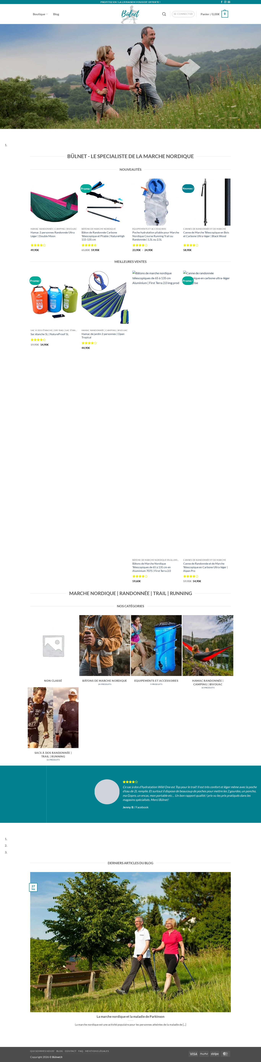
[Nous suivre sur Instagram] (225, 2)
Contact (70, 1051)
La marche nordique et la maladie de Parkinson (131, 1017)
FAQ (80, 1051)
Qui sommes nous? (42, 1051)
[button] (183, 14)
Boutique (39, 14)
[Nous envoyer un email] (229, 2)
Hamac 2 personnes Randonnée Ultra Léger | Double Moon (53, 234)
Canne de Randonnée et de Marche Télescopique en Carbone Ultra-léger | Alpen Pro (205, 567)
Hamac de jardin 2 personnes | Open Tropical (103, 335)
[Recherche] (164, 14)
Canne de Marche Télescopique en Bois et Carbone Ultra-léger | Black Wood (206, 234)
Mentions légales (97, 1051)
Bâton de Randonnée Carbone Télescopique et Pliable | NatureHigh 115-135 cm (103, 236)
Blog (56, 14)
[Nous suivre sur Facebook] (221, 2)
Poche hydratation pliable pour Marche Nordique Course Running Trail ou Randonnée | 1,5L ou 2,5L (155, 236)
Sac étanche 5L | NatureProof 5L (50, 334)
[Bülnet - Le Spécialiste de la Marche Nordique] (130, 14)
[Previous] (3, 132)
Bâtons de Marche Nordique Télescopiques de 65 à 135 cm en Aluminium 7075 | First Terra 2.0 (151, 567)
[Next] (14, 132)
